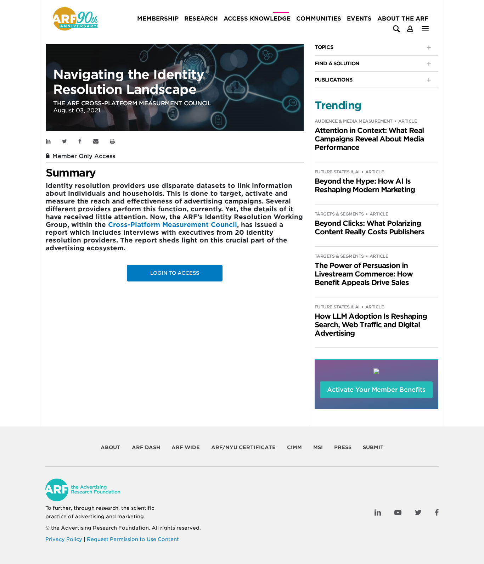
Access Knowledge (257, 18)
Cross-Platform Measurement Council (172, 224)
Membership (158, 18)
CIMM (294, 447)
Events (359, 18)
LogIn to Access (174, 273)
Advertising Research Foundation (105, 528)
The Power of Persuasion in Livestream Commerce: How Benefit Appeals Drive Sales (364, 274)
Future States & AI (337, 171)
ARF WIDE (185, 447)
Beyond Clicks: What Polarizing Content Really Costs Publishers (369, 227)
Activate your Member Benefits (376, 389)
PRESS (342, 447)
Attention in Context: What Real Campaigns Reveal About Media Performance (369, 139)
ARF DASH (146, 447)
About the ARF (402, 18)
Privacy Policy (63, 539)
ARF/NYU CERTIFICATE (243, 447)
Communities (318, 18)
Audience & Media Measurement (354, 121)
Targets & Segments (339, 214)
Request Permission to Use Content (133, 539)
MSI (318, 447)
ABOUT (110, 447)
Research (201, 18)
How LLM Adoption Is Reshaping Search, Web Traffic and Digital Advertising (371, 324)
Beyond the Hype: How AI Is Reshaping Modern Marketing (365, 185)
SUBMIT (373, 447)
